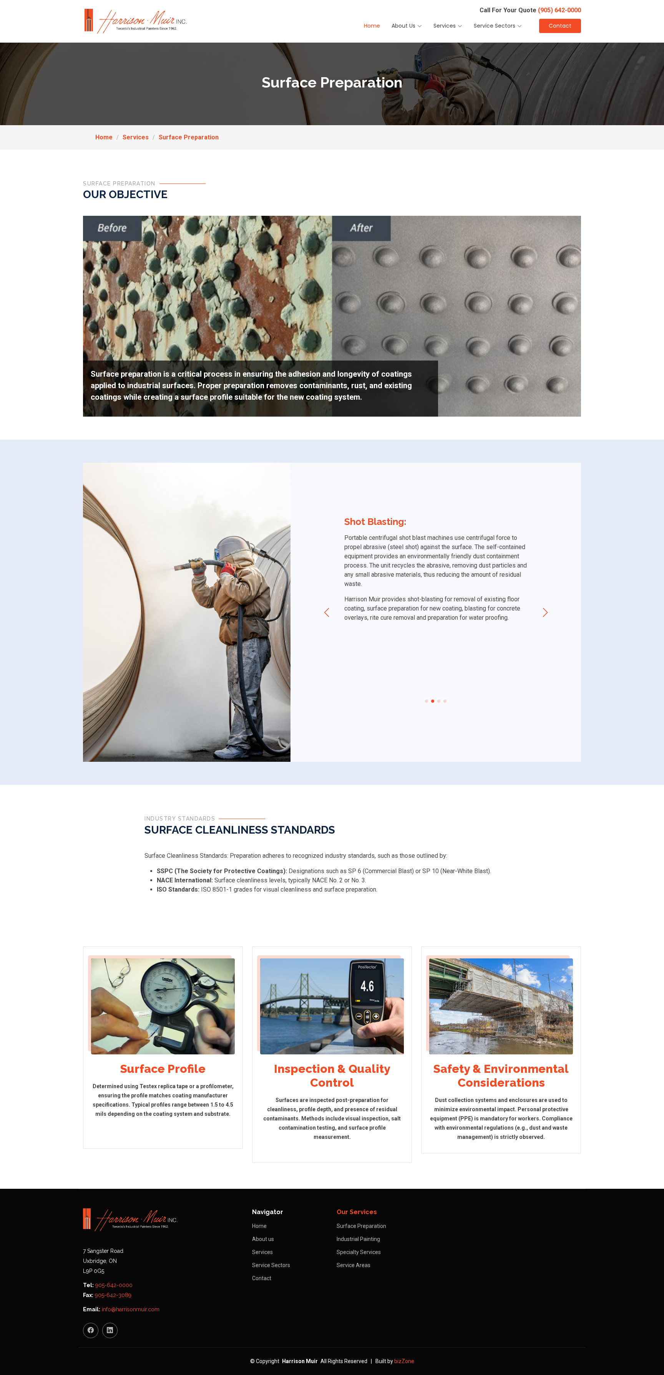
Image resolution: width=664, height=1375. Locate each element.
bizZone (404, 1361)
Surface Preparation (189, 137)
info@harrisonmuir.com (130, 1309)
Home (372, 26)
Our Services (357, 1212)
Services (136, 137)
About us (263, 1239)
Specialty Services (359, 1252)
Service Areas (353, 1265)
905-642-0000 (114, 1285)
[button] (426, 701)
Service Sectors (271, 1265)
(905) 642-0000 (559, 10)
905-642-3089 (113, 1295)
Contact (560, 26)
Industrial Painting (358, 1239)
